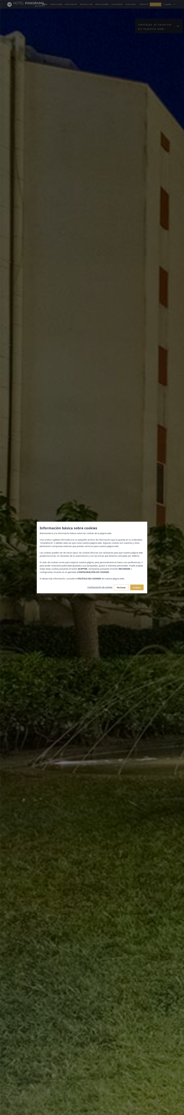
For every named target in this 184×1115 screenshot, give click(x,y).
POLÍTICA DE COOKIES (89, 578)
